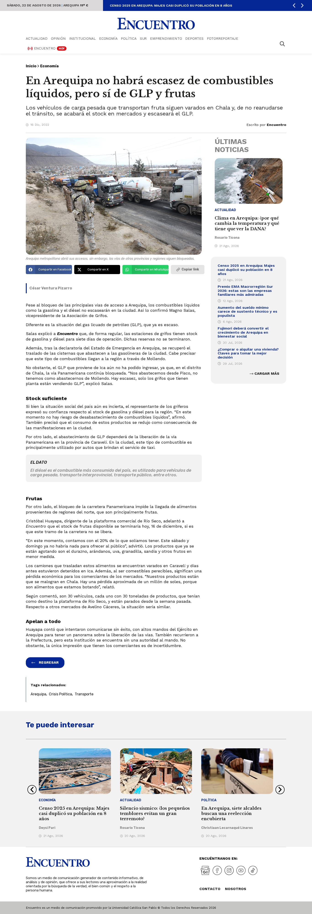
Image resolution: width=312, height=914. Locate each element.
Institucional (82, 39)
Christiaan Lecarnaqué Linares (227, 828)
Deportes (194, 39)
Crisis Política (60, 694)
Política (128, 39)
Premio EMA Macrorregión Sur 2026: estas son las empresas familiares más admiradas (245, 290)
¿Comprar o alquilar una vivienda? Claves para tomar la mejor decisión (248, 353)
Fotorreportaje (222, 39)
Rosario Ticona (227, 238)
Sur (143, 39)
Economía (108, 39)
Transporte (84, 694)
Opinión (58, 39)
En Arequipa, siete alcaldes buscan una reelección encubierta (231, 814)
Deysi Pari (47, 828)
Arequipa (38, 694)
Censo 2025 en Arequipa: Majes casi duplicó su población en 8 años (171, 5)
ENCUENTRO (49, 48)
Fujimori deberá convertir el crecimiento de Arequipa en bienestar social (243, 332)
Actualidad (37, 39)
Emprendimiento (166, 39)
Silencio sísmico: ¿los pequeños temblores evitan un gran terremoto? (155, 814)
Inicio (31, 66)
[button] (294, 5)
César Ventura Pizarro (50, 288)
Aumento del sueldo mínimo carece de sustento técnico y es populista (247, 311)
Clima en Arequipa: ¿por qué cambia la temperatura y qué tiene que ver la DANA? (247, 223)
